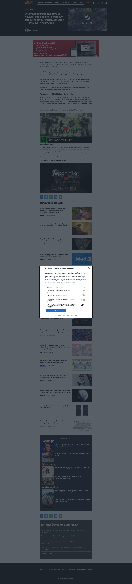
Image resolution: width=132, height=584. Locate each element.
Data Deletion (58, 315)
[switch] (83, 290)
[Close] (89, 268)
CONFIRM (56, 310)
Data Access (66, 315)
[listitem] (66, 287)
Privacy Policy (74, 315)
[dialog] (66, 292)
